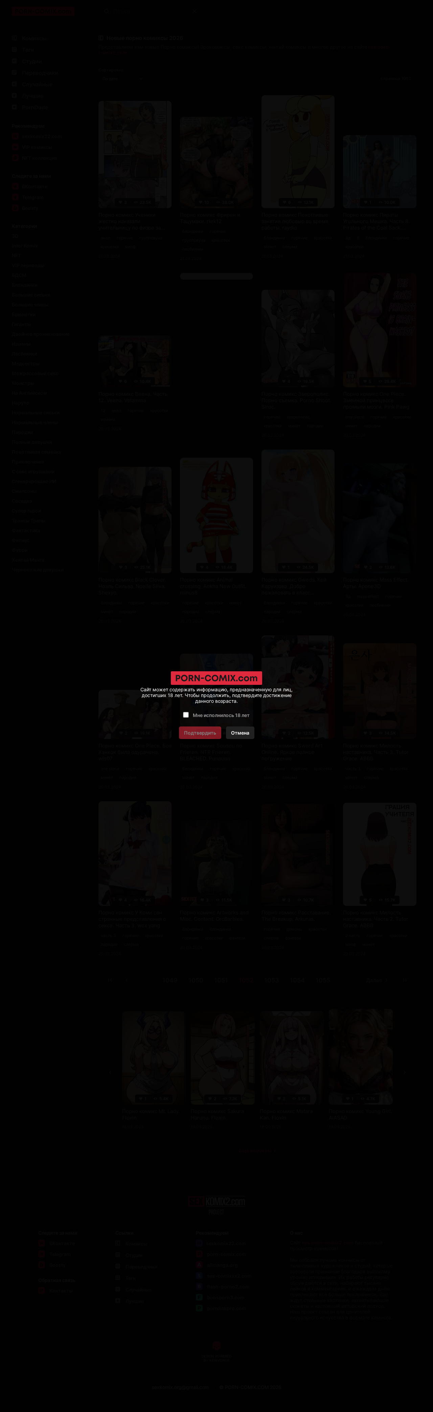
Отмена (240, 733)
